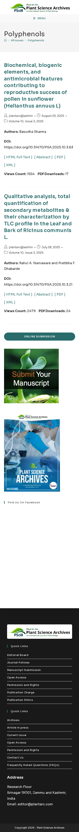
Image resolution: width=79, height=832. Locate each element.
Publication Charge (21, 692)
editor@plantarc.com (35, 804)
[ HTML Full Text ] (18, 157)
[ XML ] (9, 165)
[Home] (5, 40)
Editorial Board (18, 655)
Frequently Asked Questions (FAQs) (33, 765)
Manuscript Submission (24, 670)
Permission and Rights (23, 685)
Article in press (18, 727)
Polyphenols (36, 40)
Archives (13, 720)
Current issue (17, 735)
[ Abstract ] (43, 157)
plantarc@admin (21, 116)
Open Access (17, 677)
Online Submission (39, 336)
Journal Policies (18, 662)
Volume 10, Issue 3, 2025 (26, 121)
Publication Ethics (20, 700)
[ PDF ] (59, 157)
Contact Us (15, 757)
